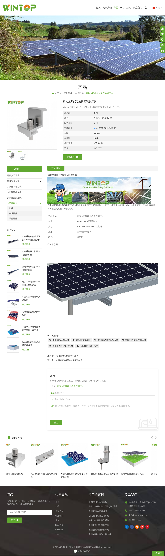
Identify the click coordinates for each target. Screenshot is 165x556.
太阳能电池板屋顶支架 (99, 525)
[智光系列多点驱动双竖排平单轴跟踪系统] (13, 241)
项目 (122, 8)
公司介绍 (59, 511)
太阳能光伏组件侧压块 (135, 340)
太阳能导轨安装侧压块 (62, 346)
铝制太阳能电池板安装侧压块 (70, 386)
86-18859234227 (137, 511)
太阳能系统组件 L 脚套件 (100, 535)
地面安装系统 (13, 176)
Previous (152, 437)
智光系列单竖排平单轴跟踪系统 (31, 268)
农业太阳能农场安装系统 (109, 474)
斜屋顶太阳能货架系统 (99, 521)
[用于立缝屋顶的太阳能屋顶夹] (141, 457)
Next (156, 437)
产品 (116, 8)
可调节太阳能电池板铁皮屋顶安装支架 (31, 328)
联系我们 (137, 8)
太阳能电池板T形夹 (89, 346)
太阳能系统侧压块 (60, 340)
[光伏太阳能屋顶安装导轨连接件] (21, 457)
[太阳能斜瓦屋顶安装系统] (13, 316)
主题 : (67, 386)
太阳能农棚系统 (14, 187)
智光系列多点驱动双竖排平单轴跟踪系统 (31, 238)
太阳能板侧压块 (83, 340)
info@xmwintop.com (138, 515)
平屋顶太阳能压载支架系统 (31, 298)
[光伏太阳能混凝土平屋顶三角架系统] (13, 286)
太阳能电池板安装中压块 (67, 356)
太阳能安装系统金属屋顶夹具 (69, 361)
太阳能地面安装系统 (98, 511)
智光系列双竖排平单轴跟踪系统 (31, 253)
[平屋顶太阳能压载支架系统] (13, 301)
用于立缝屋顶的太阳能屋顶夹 (141, 474)
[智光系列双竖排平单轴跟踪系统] (13, 256)
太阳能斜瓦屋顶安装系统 (31, 313)
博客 (57, 521)
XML (57, 535)
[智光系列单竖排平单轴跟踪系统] (13, 271)
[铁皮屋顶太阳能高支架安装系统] (13, 346)
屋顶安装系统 (13, 181)
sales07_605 (135, 520)
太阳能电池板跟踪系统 (99, 530)
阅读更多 (26, 244)
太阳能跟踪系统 (14, 198)
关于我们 (107, 8)
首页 (98, 8)
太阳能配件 (67, 93)
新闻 (128, 8)
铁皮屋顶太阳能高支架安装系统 (31, 343)
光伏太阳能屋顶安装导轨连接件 (20, 475)
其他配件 (13, 219)
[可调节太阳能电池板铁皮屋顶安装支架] (13, 331)
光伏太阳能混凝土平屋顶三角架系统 (31, 283)
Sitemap (59, 530)
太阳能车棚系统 (14, 192)
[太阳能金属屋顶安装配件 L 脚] (81, 457)
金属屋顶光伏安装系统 (99, 516)
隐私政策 (59, 525)
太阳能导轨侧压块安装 (108, 340)
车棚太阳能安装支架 (98, 502)
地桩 (11, 209)
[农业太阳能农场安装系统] (111, 457)
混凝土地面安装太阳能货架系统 (103, 507)
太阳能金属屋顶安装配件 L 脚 (80, 474)
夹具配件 (79, 93)
